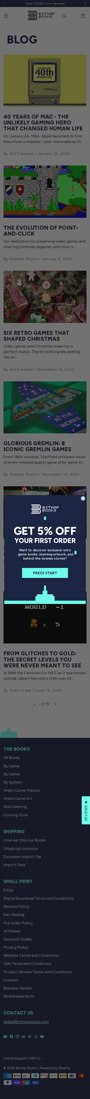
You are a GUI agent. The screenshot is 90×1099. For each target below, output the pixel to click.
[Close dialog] (83, 498)
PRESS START (45, 573)
